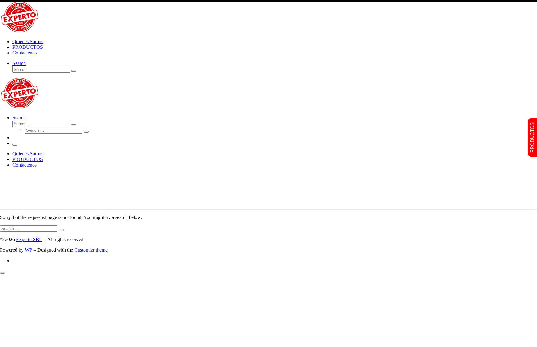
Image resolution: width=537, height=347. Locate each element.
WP (28, 250)
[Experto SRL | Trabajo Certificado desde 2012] (19, 31)
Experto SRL (29, 239)
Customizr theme (91, 250)
